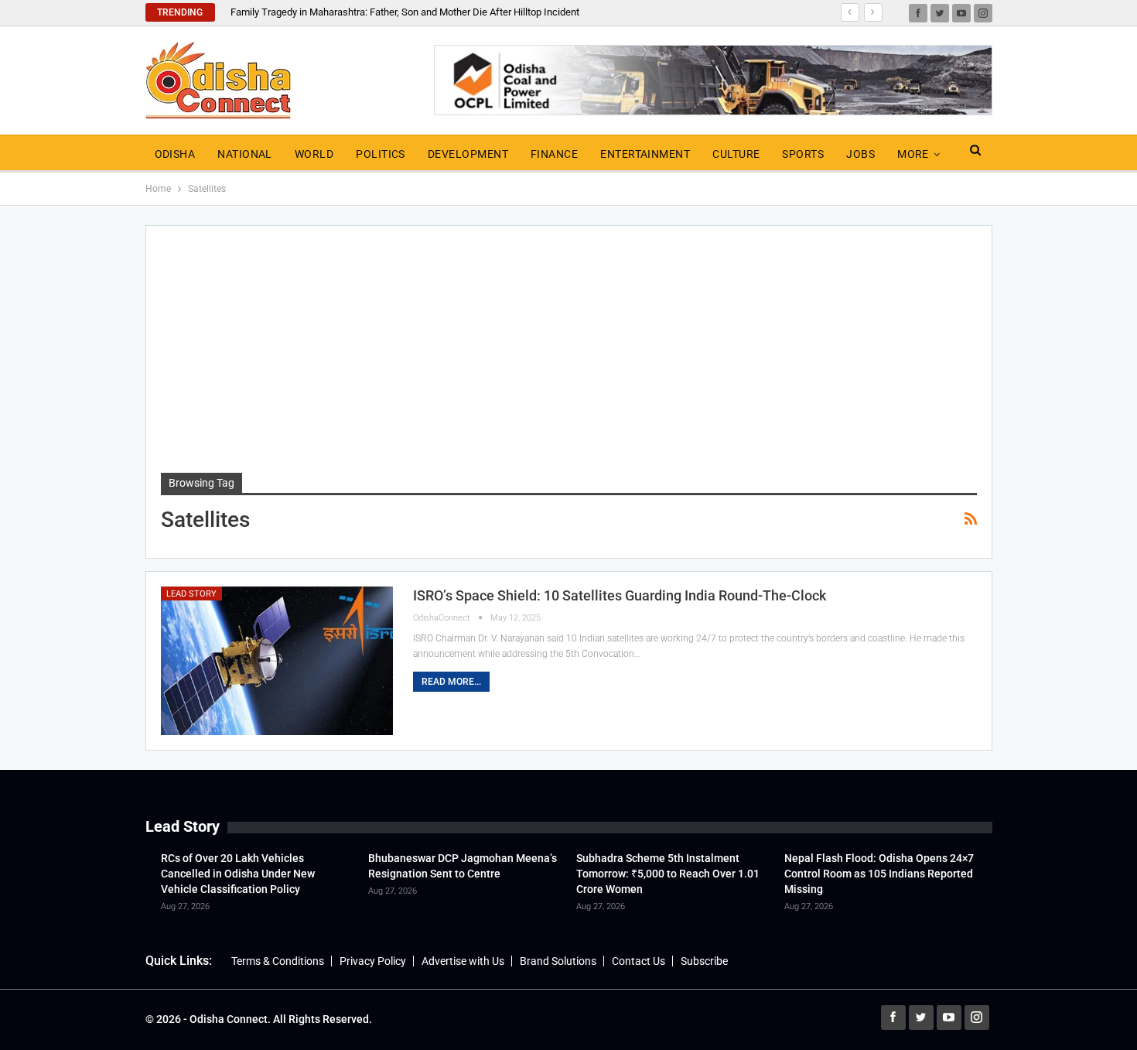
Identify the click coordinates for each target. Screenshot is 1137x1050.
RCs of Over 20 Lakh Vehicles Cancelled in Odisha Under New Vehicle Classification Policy (238, 873)
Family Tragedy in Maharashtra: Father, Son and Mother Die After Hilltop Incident (404, 12)
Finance (554, 154)
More (913, 154)
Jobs (860, 154)
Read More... (451, 681)
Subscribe (704, 961)
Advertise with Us (463, 961)
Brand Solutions (558, 961)
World (314, 154)
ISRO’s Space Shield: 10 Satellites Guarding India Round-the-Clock (619, 595)
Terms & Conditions (277, 961)
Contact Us (638, 961)
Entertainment (645, 154)
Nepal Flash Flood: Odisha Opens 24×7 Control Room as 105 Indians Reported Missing (879, 873)
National (244, 154)
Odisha (175, 154)
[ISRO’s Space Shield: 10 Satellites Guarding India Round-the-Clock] (277, 661)
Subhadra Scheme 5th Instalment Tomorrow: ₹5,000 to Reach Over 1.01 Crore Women (668, 873)
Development (468, 154)
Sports (803, 154)
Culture (736, 154)
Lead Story (191, 594)
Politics (380, 154)
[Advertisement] (569, 356)
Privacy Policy (373, 961)
